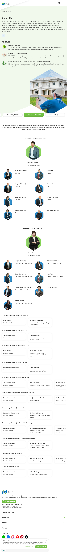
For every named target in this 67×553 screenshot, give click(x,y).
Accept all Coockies (41, 546)
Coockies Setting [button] (29, 546)
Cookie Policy (38, 543)
